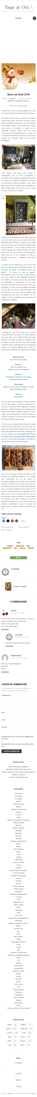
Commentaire (6, 695)
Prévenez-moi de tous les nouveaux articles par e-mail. (17, 745)
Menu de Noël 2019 (7, 527)
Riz (19, 960)
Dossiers (18, 881)
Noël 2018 (22, 548)
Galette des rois (18, 902)
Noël (15, 548)
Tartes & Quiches (18, 989)
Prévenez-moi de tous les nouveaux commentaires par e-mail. (17, 738)
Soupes (18, 982)
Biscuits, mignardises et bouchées (19, 820)
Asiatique (19, 812)
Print (19, 557)
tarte (11, 1045)
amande (11, 1024)
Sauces (18, 974)
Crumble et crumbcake (18, 875)
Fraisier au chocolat (18, 775)
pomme (11, 1041)
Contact (18, 1086)
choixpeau (10, 546)
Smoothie (18, 979)
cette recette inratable (16, 429)
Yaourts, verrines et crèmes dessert (18, 1008)
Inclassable (18, 910)
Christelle (12, 98)
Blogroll (18, 1080)
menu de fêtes (7, 548)
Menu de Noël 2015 (6, 530)
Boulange (18, 830)
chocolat (12, 1033)
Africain (18, 801)
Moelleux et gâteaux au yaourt (18, 923)
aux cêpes (12, 270)
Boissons (18, 825)
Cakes (19, 854)
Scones (18, 976)
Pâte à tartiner (18, 936)
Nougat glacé (18, 397)
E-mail (3, 720)
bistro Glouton (30, 275)
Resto (18, 958)
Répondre (5, 629)
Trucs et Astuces (18, 997)
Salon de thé (18, 966)
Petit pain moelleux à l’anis (18, 379)
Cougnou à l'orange (19, 586)
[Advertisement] (18, 43)
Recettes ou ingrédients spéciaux (18, 101)
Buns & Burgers (18, 849)
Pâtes (18, 939)
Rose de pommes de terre (18, 389)
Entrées (18, 883)
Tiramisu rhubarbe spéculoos (18, 777)
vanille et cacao (26, 270)
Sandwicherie (18, 968)
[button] (18, 18)
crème (12, 1037)
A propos (18, 1073)
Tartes (18, 987)
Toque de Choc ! (18, 7)
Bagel (18, 817)
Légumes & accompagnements (18, 918)
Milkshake (18, 921)
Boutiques (18, 833)
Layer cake (18, 915)
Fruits (18, 899)
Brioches (18, 838)
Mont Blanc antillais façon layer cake (18, 769)
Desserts (18, 878)
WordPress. (11, 1093)
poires (3, 272)
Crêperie (18, 868)
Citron (26, 1033)
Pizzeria (18, 947)
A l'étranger (18, 799)
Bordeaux (25, 1024)
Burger (18, 852)
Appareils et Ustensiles (18, 809)
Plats (18, 950)
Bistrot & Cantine (18, 822)
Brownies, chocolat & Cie (18, 841)
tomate (24, 1045)
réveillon (31, 548)
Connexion (18, 1063)
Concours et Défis (18, 862)
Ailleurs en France (18, 804)
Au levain (19, 815)
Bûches (18, 846)
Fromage (18, 897)
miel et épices (28, 272)
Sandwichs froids (18, 971)
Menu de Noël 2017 (24, 527)
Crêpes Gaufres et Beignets (18, 870)
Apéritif (18, 807)
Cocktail (18, 857)
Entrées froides (18, 889)
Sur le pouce (18, 984)
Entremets (18, 891)
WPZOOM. (33, 1093)
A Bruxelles (18, 796)
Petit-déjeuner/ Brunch (18, 942)
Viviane (13, 611)
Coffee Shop (18, 860)
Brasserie (19, 836)
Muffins (18, 926)
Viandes (18, 1000)
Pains (18, 934)
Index (18, 913)
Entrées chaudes (18, 886)
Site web (4, 727)
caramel (10, 1028)
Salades (18, 963)
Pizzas (18, 944)
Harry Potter (20, 546)
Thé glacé (18, 992)
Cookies (18, 865)
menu (28, 546)
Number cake (18, 928)
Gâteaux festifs (18, 905)
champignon (25, 1028)
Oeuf (18, 931)
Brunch (18, 844)
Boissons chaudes (18, 828)
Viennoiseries (18, 1003)
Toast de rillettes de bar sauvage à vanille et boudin (18, 772)
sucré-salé (25, 1041)
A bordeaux (18, 793)
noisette (25, 1037)
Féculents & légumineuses (18, 894)
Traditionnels (18, 995)
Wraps (18, 1005)
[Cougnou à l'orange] (8, 586)
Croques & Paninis (18, 873)
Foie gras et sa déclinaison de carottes (18, 377)
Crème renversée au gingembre (18, 767)
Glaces (18, 907)
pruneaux (4, 270)
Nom (3, 712)
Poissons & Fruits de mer (18, 952)
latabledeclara (16, 656)
